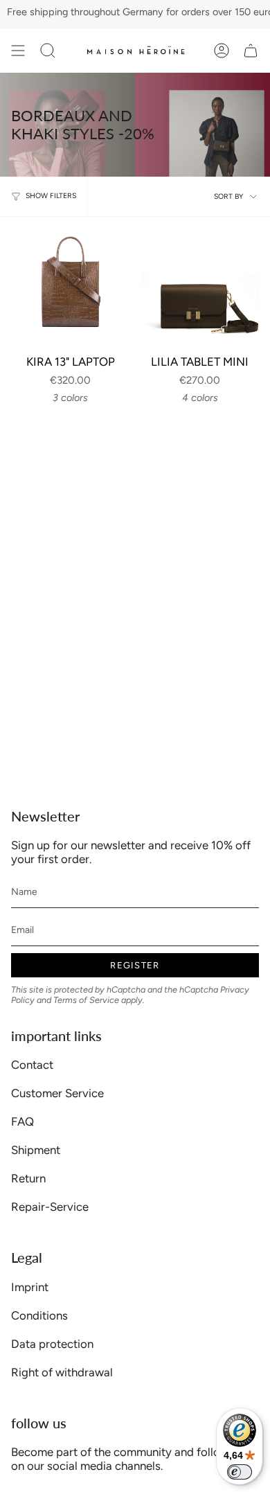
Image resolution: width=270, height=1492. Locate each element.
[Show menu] (18, 50)
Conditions (39, 1315)
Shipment (35, 1150)
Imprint (29, 1287)
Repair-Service (50, 1207)
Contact (32, 1065)
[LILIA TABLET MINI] (200, 287)
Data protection (52, 1344)
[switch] (239, 1472)
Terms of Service (86, 1000)
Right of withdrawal (62, 1372)
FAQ (22, 1121)
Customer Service (57, 1093)
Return (28, 1178)
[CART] (250, 50)
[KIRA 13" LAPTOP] (70, 287)
